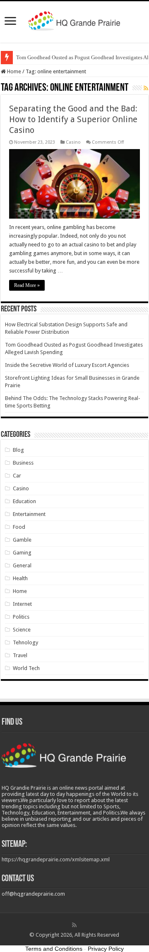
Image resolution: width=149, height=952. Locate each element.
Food (19, 527)
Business (23, 463)
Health (20, 578)
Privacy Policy (106, 948)
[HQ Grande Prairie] (75, 20)
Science (22, 630)
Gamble (22, 540)
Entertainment (29, 514)
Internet (22, 604)
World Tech (26, 668)
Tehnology (25, 642)
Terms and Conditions (53, 948)
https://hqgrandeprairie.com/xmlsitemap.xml (56, 859)
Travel (20, 655)
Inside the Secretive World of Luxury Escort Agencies (67, 365)
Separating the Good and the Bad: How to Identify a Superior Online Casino (73, 119)
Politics (21, 617)
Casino (73, 142)
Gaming (22, 553)
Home (13, 71)
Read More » (27, 285)
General (22, 565)
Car (17, 475)
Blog (18, 450)
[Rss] (74, 925)
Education (24, 501)
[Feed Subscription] (146, 88)
